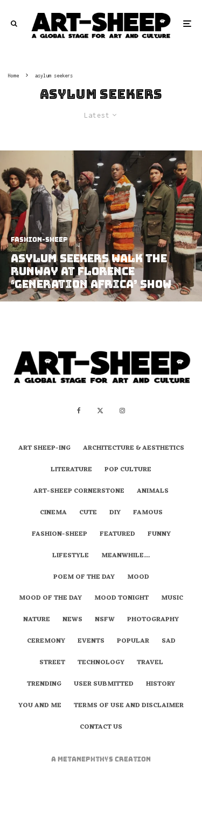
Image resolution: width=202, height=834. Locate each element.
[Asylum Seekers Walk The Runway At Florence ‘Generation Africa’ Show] (101, 225)
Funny (159, 534)
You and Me (39, 706)
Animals (153, 491)
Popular (133, 641)
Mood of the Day (50, 598)
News (72, 620)
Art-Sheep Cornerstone (78, 491)
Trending (44, 684)
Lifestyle (70, 556)
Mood (138, 577)
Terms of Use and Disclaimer (129, 706)
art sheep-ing (44, 448)
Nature (36, 620)
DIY (115, 513)
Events (91, 641)
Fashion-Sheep (59, 534)
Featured (117, 534)
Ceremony (46, 641)
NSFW (105, 620)
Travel (150, 663)
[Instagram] (122, 410)
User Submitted (104, 684)
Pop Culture (128, 470)
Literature (71, 470)
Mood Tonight (121, 598)
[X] (100, 410)
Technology (101, 663)
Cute (88, 513)
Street (52, 663)
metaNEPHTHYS (86, 759)
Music (172, 598)
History (160, 684)
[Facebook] (79, 410)
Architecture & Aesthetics (133, 448)
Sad (169, 641)
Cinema (53, 513)
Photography (153, 620)
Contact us (101, 727)
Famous (148, 513)
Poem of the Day (84, 577)
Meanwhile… (125, 556)
